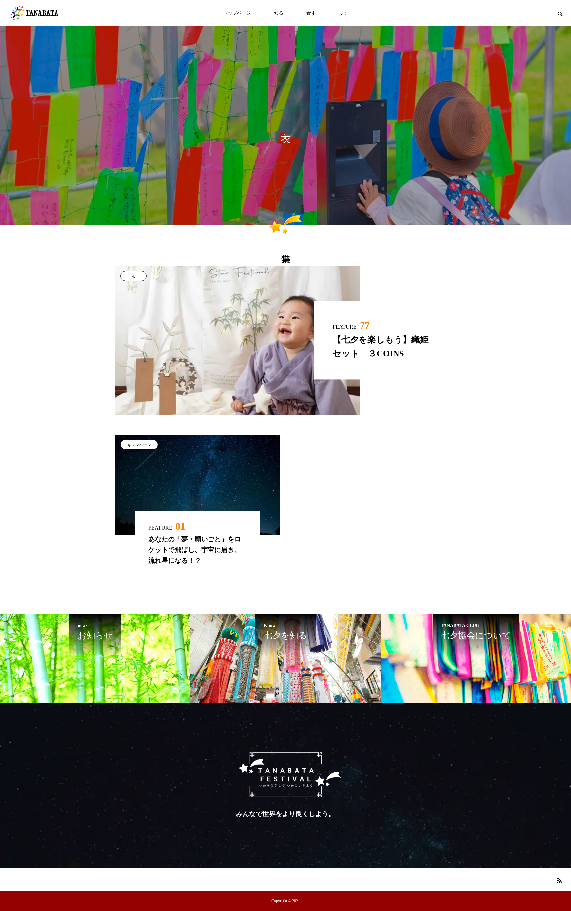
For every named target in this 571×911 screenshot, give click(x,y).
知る (278, 13)
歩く (343, 13)
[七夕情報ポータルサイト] (34, 13)
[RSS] (559, 880)
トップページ (237, 13)
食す (311, 13)
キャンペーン (139, 445)
